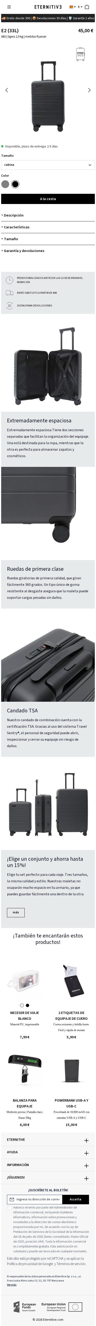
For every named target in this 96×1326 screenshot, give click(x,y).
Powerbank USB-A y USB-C (71, 1103)
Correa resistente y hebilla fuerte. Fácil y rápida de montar (71, 1027)
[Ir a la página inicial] (48, 7)
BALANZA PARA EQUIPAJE (25, 1103)
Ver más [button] (12, 1285)
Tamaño (7, 155)
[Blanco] (22, 1005)
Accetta (75, 1199)
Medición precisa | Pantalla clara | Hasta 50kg (25, 1114)
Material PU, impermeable (24, 1024)
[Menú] (9, 7)
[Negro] (15, 184)
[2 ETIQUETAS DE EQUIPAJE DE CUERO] (71, 980)
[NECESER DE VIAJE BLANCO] (24, 980)
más (16, 912)
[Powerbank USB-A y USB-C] (71, 1068)
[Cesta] (87, 7)
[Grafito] (5, 184)
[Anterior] (7, 90)
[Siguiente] (89, 90)
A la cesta (48, 198)
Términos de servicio (71, 1264)
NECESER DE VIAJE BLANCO (24, 1015)
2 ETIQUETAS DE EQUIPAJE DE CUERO (71, 1015)
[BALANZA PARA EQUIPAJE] (24, 1068)
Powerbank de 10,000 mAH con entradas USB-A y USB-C (71, 1114)
